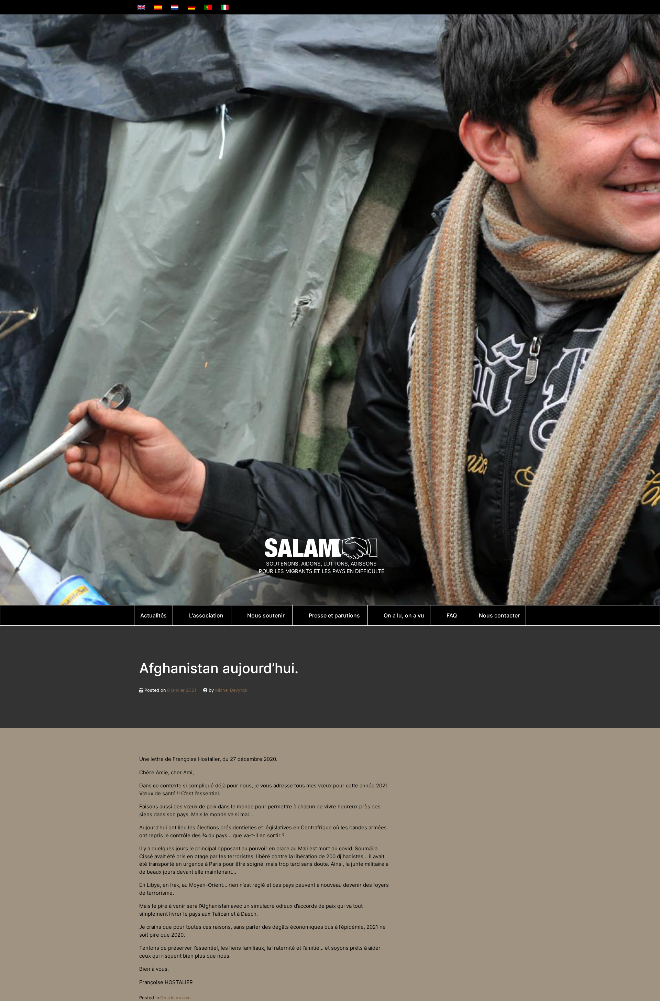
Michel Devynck (231, 690)
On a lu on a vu (175, 997)
